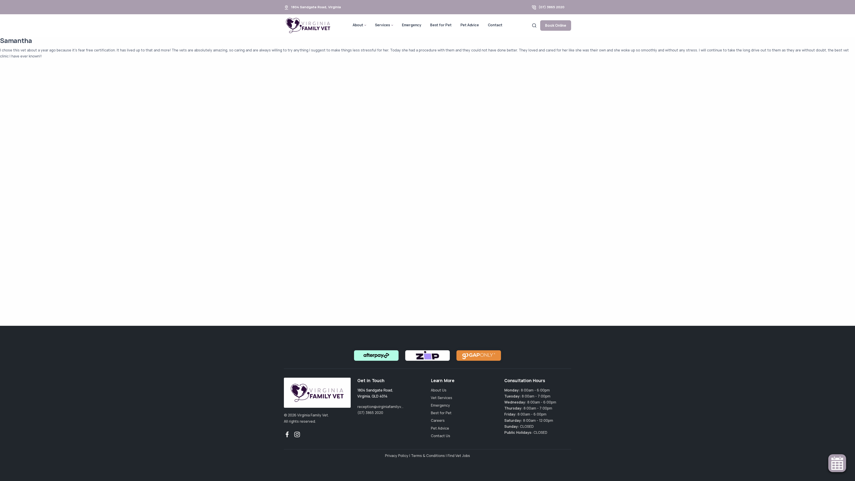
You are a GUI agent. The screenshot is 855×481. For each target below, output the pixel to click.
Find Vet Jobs (459, 455)
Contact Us (440, 435)
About (358, 24)
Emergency (411, 24)
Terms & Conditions (428, 455)
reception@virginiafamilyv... (380, 406)
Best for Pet (441, 24)
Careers (438, 420)
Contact (495, 24)
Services (382, 24)
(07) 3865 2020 (551, 7)
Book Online (555, 25)
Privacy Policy (396, 455)
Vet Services (441, 397)
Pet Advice (469, 24)
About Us (438, 390)
